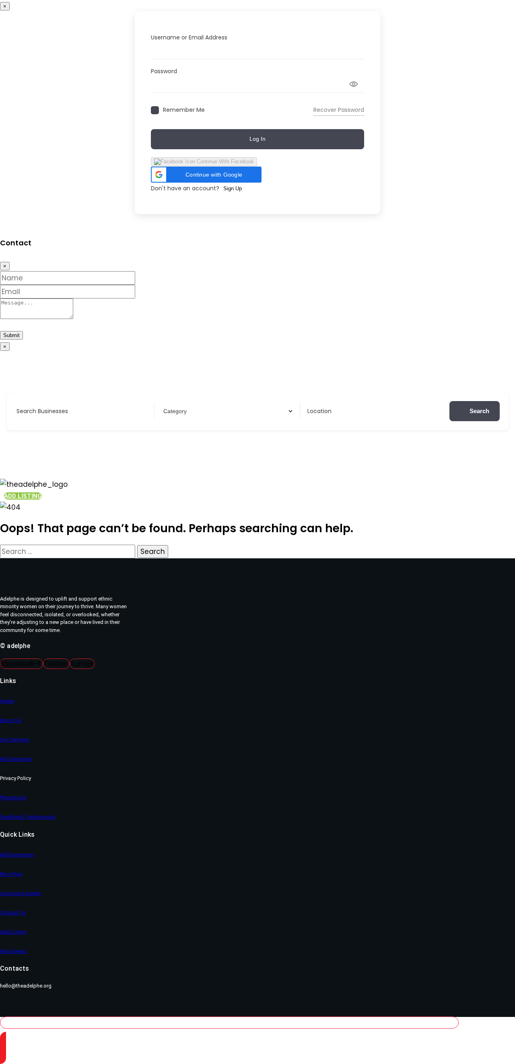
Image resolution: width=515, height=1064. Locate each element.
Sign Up (232, 188)
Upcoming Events (20, 893)
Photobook (13, 797)
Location (319, 411)
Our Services (14, 740)
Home (7, 701)
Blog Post (11, 874)
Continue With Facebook (224, 161)
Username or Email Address (189, 37)
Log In (257, 139)
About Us (11, 720)
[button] (206, 175)
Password (164, 71)
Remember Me (184, 110)
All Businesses (17, 855)
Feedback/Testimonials (28, 817)
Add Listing (13, 932)
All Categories (16, 759)
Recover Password (338, 110)
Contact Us (13, 913)
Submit (11, 335)
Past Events (13, 951)
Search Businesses (42, 411)
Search (479, 410)
